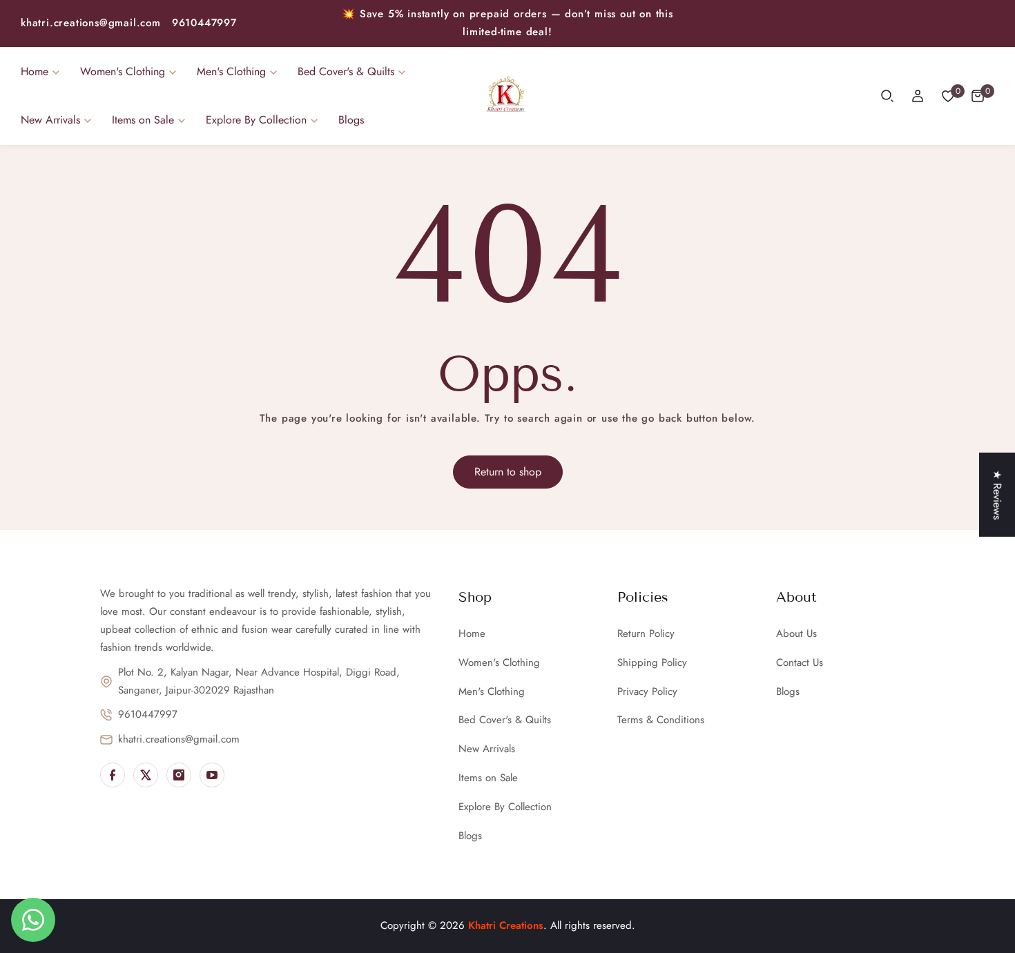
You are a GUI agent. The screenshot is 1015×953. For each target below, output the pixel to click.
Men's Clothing (491, 691)
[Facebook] (112, 775)
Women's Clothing (499, 662)
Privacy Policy (647, 691)
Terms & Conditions (660, 719)
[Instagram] (178, 775)
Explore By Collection (505, 806)
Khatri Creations (505, 925)
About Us (796, 633)
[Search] (887, 96)
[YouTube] (212, 775)
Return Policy (646, 633)
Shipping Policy (652, 662)
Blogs (470, 835)
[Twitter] (145, 775)
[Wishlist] (948, 96)
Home (471, 633)
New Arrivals (486, 748)
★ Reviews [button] (997, 494)
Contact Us (799, 662)
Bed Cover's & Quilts (504, 719)
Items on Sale (488, 777)
